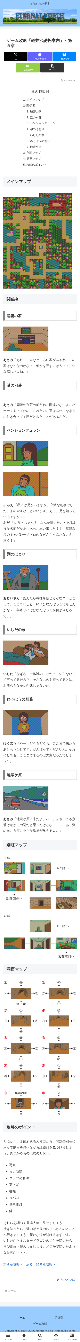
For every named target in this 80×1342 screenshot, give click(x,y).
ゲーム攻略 (40, 1323)
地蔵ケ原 (35, 147)
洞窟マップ (33, 158)
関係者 (30, 105)
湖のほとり (37, 129)
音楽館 (59, 1317)
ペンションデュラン (43, 123)
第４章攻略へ (13, 1264)
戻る (29, 1264)
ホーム (21, 1317)
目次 (34, 91)
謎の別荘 (35, 117)
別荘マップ (33, 152)
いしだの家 (37, 135)
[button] (52, 67)
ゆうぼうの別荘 (40, 141)
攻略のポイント (36, 164)
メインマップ (35, 99)
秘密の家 (35, 111)
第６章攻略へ (46, 1264)
